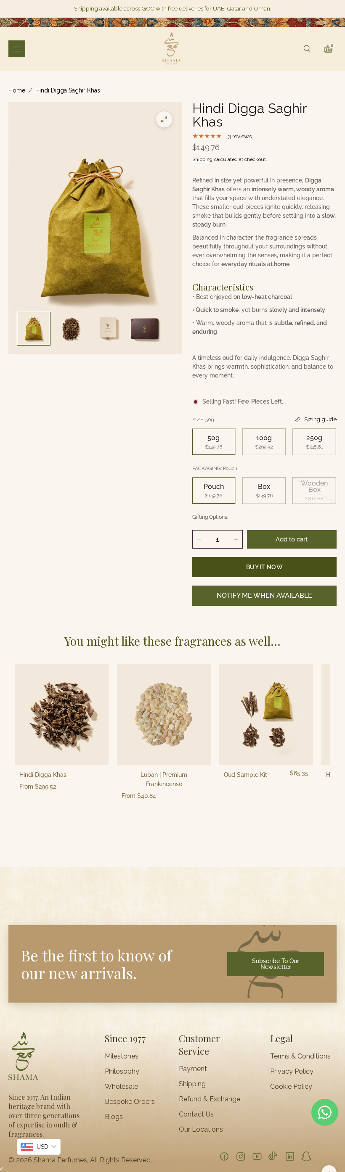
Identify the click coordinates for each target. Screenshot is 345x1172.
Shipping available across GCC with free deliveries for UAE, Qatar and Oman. (172, 9)
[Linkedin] (290, 1156)
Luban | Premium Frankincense (164, 779)
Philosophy (122, 1071)
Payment (193, 1069)
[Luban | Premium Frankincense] (164, 714)
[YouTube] (257, 1156)
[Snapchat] (306, 1156)
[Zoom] (164, 119)
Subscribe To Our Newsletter (275, 964)
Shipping (202, 159)
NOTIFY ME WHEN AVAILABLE (264, 595)
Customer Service (199, 1044)
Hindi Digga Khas (42, 774)
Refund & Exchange (209, 1099)
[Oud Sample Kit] (266, 714)
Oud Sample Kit (245, 774)
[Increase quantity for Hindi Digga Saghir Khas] (236, 540)
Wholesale (121, 1086)
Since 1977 (125, 1038)
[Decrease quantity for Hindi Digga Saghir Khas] (199, 540)
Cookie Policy (291, 1086)
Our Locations (201, 1129)
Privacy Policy (291, 1071)
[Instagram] (241, 1156)
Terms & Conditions (300, 1056)
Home (16, 90)
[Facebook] (224, 1156)
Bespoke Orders (130, 1101)
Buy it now (264, 567)
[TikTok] (273, 1156)
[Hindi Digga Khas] (62, 714)
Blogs (114, 1117)
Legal (281, 1038)
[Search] (307, 48)
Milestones (121, 1056)
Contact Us (196, 1114)
